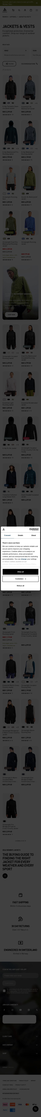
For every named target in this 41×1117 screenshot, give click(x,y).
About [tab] (33, 535)
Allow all (20, 572)
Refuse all (20, 586)
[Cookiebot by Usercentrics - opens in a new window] (29, 529)
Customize (19, 579)
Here (11, 564)
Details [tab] (20, 535)
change (24, 559)
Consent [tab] (7, 535)
